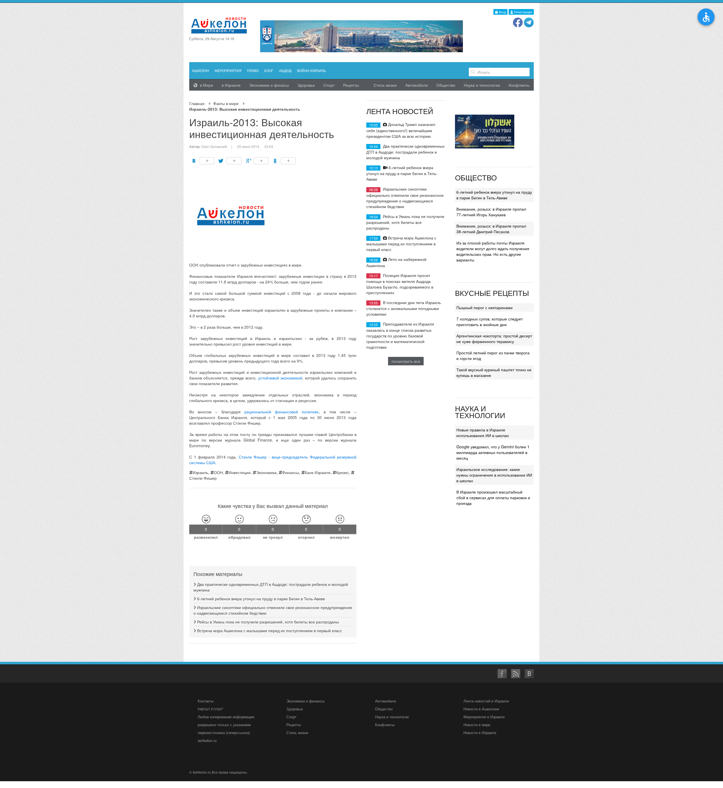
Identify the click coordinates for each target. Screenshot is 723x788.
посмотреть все (405, 361)
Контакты (206, 701)
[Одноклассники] (284, 160)
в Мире (206, 85)
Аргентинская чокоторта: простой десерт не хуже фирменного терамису (494, 338)
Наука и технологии (482, 85)
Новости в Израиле (479, 732)
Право (253, 70)
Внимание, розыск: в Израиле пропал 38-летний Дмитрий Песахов (491, 228)
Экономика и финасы (269, 85)
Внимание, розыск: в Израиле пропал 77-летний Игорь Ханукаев (491, 211)
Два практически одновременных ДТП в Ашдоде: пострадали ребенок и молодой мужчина (405, 151)
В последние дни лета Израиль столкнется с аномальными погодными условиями (403, 308)
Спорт (329, 85)
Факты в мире (226, 103)
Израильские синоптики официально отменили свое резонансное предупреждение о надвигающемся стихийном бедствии (405, 197)
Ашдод (285, 70)
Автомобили (416, 85)
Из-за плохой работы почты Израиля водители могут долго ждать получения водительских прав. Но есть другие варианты (492, 251)
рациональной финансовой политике (281, 411)
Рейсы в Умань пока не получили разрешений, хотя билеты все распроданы (267, 622)
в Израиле (231, 85)
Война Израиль (311, 70)
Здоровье (306, 85)
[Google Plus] (257, 160)
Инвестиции (239, 472)
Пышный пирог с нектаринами (484, 307)
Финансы (290, 472)
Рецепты (351, 85)
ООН (218, 472)
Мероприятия (228, 70)
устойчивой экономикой (280, 378)
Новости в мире (476, 724)
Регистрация (522, 12)
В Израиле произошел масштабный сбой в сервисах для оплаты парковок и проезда (493, 497)
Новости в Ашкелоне (481, 708)
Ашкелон (200, 70)
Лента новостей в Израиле (486, 701)
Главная (196, 103)
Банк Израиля (317, 472)
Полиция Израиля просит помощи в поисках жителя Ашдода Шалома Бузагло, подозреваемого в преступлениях (399, 283)
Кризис (342, 472)
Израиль (200, 472)
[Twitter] (230, 160)
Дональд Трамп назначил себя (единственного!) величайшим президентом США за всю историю (400, 130)
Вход (502, 12)
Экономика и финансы (305, 701)
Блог (268, 70)
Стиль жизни (385, 85)
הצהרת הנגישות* (210, 708)
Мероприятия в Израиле (484, 716)
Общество (445, 85)
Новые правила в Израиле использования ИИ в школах (482, 432)
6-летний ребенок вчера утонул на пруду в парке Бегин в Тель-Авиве (260, 598)
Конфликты (519, 85)
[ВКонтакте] (203, 160)
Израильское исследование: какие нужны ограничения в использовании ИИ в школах (494, 474)
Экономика (266, 472)
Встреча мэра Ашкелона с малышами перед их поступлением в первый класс (269, 630)
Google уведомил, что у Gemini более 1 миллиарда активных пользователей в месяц (493, 452)
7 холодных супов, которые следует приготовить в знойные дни (489, 321)
